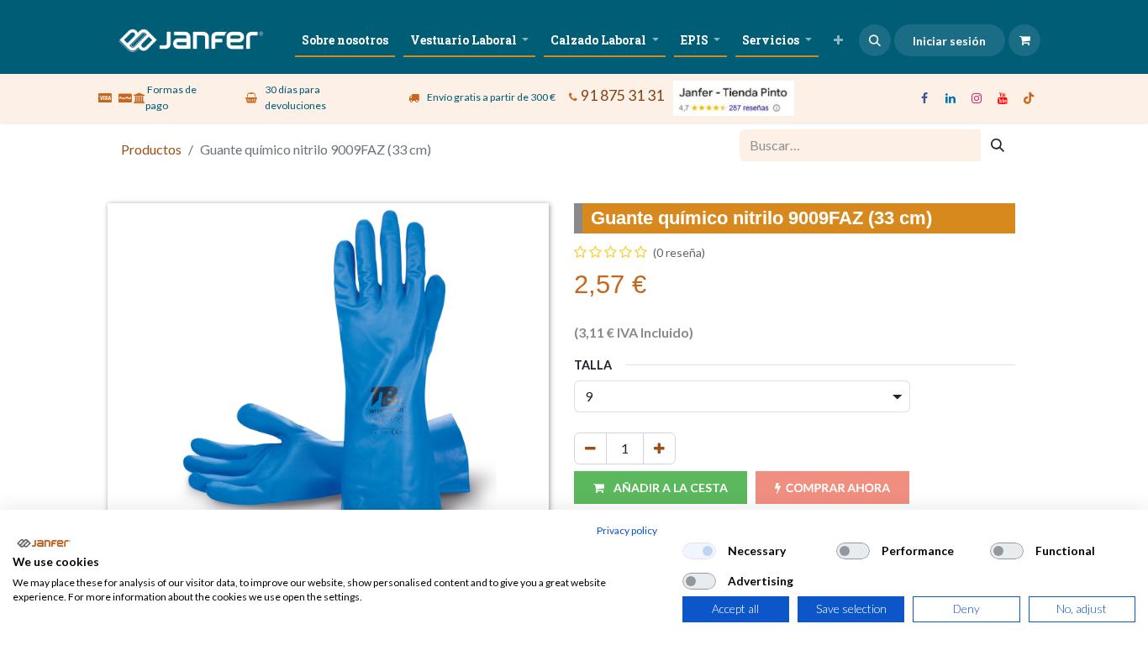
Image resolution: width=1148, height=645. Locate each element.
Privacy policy (627, 530)
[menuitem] (345, 39)
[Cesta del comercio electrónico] (1024, 40)
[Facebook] (924, 98)
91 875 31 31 (622, 95)
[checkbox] (699, 551)
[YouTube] (1002, 98)
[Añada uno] (659, 448)
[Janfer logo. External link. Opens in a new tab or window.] (43, 543)
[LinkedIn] (950, 98)
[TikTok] (1028, 98)
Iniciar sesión (949, 41)
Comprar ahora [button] (838, 487)
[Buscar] (997, 145)
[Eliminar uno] (590, 448)
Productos (151, 149)
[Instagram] (976, 98)
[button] (875, 40)
